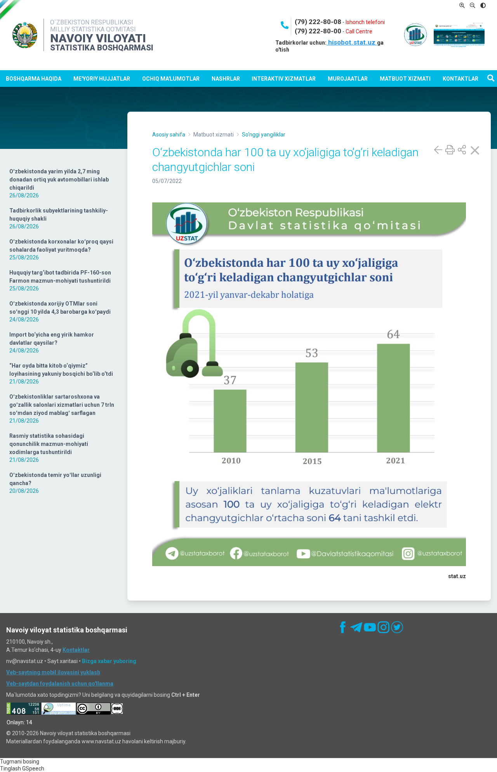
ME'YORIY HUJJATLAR (101, 79)
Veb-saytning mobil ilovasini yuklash (53, 672)
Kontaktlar (460, 79)
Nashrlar (226, 79)
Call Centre (359, 31)
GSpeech (33, 768)
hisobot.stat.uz (352, 42)
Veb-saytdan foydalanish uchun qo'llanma (59, 683)
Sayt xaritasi (62, 661)
